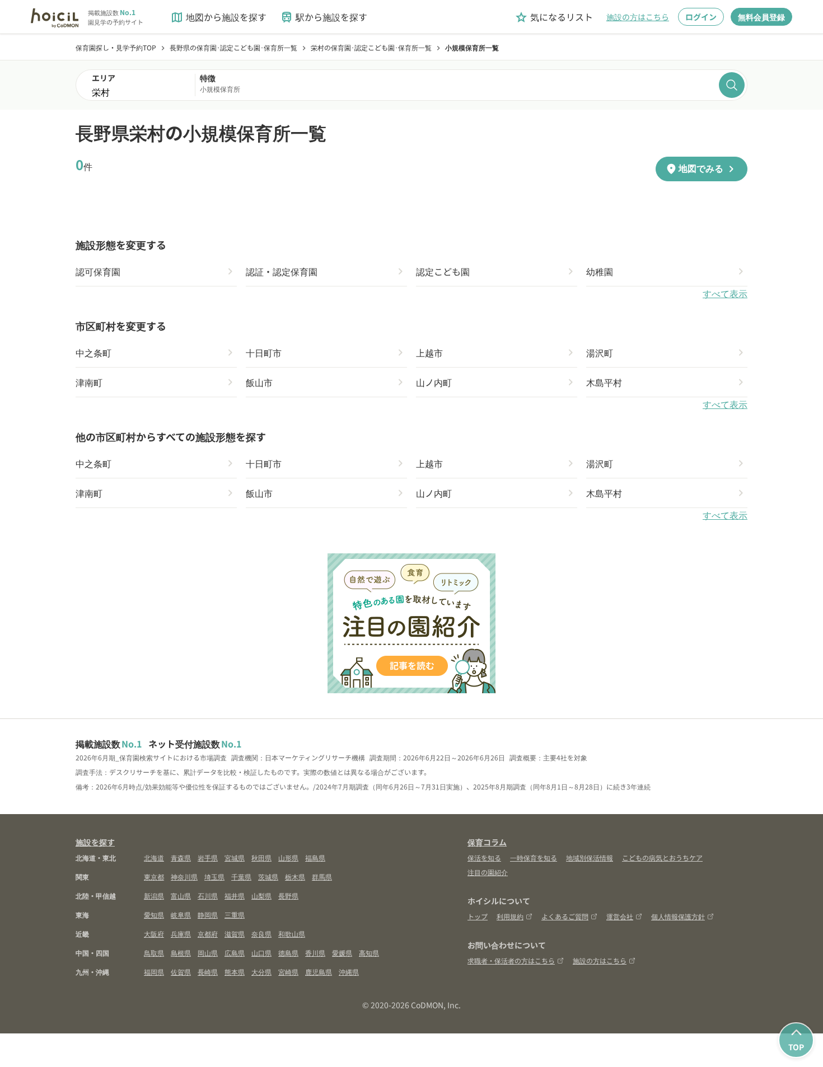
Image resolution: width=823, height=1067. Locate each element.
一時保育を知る (533, 857)
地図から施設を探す (218, 17)
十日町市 (264, 352)
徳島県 (288, 952)
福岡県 (154, 971)
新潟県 (154, 895)
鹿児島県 (318, 971)
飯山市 (259, 382)
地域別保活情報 (589, 857)
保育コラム (487, 842)
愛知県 (154, 914)
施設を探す (95, 842)
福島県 (315, 857)
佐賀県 (181, 971)
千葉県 (241, 876)
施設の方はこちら (637, 16)
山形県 (288, 857)
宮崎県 (288, 971)
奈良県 (261, 933)
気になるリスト (554, 17)
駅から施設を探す (323, 17)
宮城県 (235, 857)
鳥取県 (154, 952)
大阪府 (154, 933)
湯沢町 (599, 352)
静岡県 (208, 914)
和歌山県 (291, 933)
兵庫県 (181, 933)
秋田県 (261, 857)
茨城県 (268, 876)
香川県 (315, 952)
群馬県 (322, 876)
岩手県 (208, 857)
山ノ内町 (434, 382)
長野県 (288, 895)
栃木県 (295, 876)
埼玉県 (214, 876)
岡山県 (208, 952)
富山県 (181, 895)
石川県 (208, 895)
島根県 (181, 952)
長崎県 (208, 971)
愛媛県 (342, 952)
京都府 (208, 933)
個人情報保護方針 (678, 916)
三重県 (235, 914)
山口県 (261, 952)
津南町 (89, 382)
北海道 (154, 857)
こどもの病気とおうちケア (662, 857)
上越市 (429, 352)
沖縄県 (349, 971)
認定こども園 (443, 271)
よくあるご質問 (564, 916)
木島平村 (604, 382)
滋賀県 (235, 933)
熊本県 (235, 971)
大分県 (261, 971)
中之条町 (93, 352)
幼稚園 (599, 271)
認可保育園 (98, 271)
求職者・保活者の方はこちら (511, 960)
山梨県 (261, 895)
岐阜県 (181, 914)
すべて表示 (725, 294)
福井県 (235, 895)
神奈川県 (184, 876)
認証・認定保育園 (281, 271)
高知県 (369, 952)
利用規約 (510, 916)
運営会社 (619, 916)
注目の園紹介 (487, 872)
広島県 (235, 952)
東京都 (154, 876)
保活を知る (484, 857)
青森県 (181, 857)
